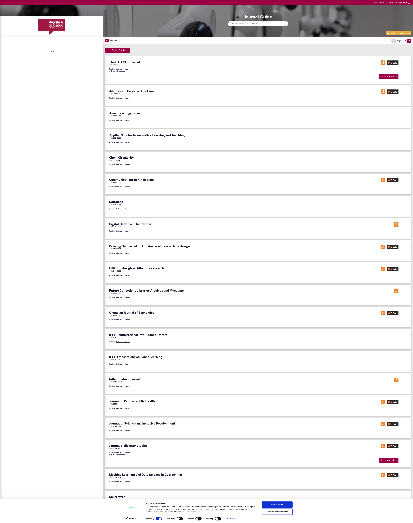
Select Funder (119, 50)
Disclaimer (390, 2)
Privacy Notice (379, 2)
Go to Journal (387, 76)
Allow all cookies (277, 504)
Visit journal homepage (117, 71)
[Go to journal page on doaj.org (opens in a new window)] (392, 62)
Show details (230, 519)
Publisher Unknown (123, 69)
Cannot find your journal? (400, 33)
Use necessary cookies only (277, 511)
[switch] (180, 518)
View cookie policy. (194, 512)
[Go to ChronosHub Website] (403, 2)
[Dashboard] (51, 26)
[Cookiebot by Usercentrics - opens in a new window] (131, 518)
